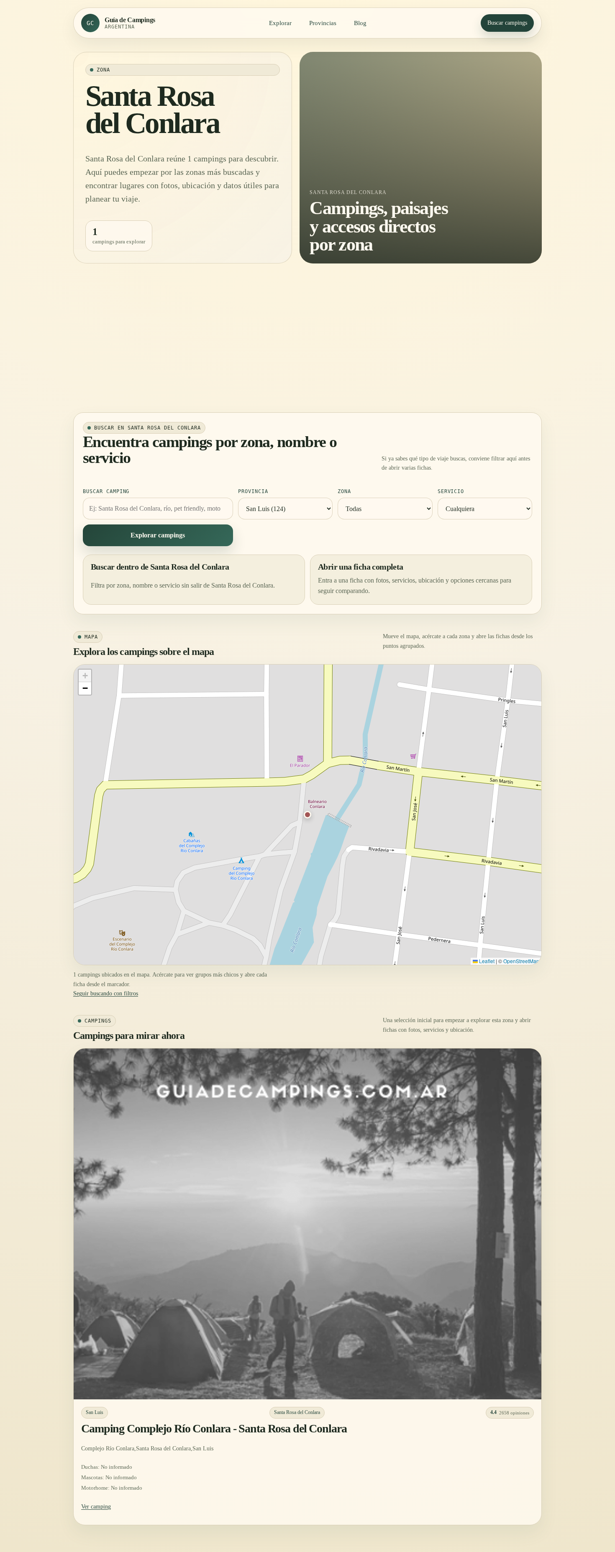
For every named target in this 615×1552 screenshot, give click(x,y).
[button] (307, 814)
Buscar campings (507, 23)
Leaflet (486, 960)
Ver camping (96, 1506)
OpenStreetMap (521, 960)
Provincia (253, 491)
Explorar (280, 23)
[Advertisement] (307, 337)
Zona (344, 491)
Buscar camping (106, 491)
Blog (360, 23)
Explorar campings (158, 535)
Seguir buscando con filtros (105, 993)
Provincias (322, 23)
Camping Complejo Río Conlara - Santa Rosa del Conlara (214, 1428)
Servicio (451, 491)
